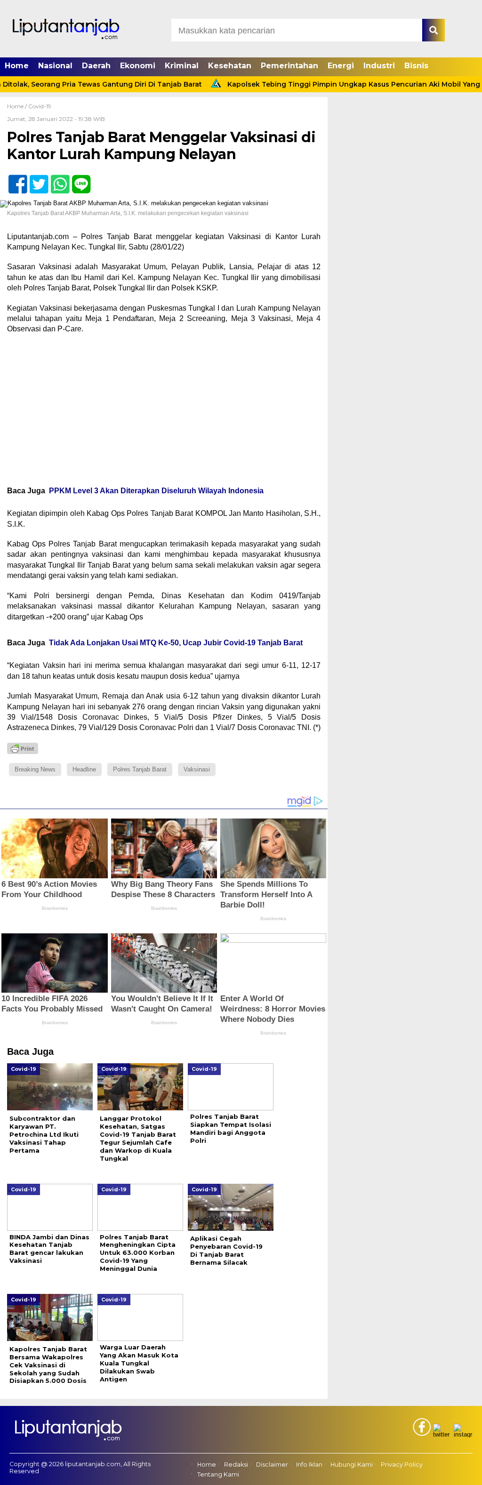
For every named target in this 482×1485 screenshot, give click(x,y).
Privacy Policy (402, 1464)
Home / (17, 106)
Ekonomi (137, 65)
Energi (341, 65)
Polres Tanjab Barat (140, 769)
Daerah (96, 65)
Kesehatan (229, 65)
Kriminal (182, 65)
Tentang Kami (218, 1474)
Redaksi (236, 1464)
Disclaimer (272, 1464)
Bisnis (416, 65)
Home (17, 65)
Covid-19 (39, 106)
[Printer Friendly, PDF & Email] (22, 748)
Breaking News (35, 769)
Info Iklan (309, 1464)
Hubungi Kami (351, 1464)
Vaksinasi (197, 769)
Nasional (55, 65)
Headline (84, 769)
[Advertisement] (164, 410)
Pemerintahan (289, 65)
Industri (379, 65)
